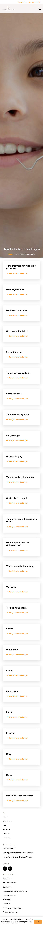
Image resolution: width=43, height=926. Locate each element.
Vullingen (11, 586)
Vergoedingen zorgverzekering (15, 891)
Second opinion (14, 352)
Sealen (9, 628)
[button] (40, 8)
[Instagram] (5, 868)
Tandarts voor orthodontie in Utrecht (21, 520)
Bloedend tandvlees (16, 310)
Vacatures (7, 829)
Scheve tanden (14, 393)
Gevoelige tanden (15, 289)
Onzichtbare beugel (16, 498)
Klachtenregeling (9, 895)
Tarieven (6, 904)
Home (10, 254)
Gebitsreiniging (14, 456)
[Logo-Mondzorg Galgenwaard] (8, 9)
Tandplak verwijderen (17, 414)
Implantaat (12, 691)
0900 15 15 (36, 2)
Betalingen (7, 887)
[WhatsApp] (10, 868)
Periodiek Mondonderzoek (19, 795)
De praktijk (7, 821)
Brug (8, 753)
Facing (9, 712)
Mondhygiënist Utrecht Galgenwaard (18, 543)
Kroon (9, 670)
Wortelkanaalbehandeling (20, 566)
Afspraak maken (9, 883)
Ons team (7, 838)
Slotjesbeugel (13, 435)
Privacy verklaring (10, 912)
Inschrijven (7, 878)
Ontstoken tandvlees (17, 331)
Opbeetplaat (13, 649)
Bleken (9, 774)
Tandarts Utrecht (10, 848)
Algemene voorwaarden (12, 908)
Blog (4, 825)
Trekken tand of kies (16, 607)
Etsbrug (10, 733)
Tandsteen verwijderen (18, 372)
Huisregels (7, 899)
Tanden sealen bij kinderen (20, 477)
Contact (6, 834)
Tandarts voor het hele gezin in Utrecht (21, 267)
